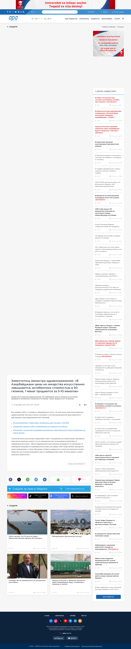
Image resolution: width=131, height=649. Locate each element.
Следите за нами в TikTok (40, 496)
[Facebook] (7, 12)
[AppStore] (72, 638)
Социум (120, 27)
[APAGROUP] (65, 633)
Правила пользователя (72, 646)
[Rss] (23, 12)
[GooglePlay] (59, 638)
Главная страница (108, 27)
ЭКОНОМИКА (106, 19)
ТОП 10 (83, 615)
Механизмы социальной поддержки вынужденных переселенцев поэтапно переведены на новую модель (49, 431)
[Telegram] (18, 12)
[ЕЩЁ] (122, 18)
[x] (61, 621)
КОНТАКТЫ (59, 615)
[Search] (75, 12)
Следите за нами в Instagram (19, 496)
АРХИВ (72, 615)
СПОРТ (117, 19)
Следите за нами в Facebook (61, 496)
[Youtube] (15, 12)
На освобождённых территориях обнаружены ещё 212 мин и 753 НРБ (41, 423)
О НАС (47, 615)
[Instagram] (10, 12)
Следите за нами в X (81, 496)
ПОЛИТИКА (84, 19)
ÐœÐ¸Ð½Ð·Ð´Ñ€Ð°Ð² (77, 464)
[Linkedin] (21, 12)
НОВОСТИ (95, 19)
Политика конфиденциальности (91, 646)
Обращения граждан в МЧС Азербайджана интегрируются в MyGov (40, 426)
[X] (13, 12)
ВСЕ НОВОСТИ (71, 19)
